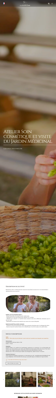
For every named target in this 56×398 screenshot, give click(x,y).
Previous (3, 379)
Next (54, 379)
